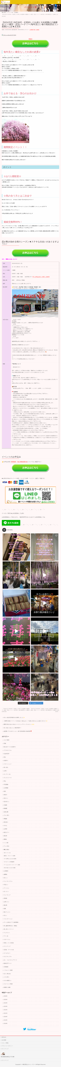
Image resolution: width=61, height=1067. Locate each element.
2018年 (5, 1023)
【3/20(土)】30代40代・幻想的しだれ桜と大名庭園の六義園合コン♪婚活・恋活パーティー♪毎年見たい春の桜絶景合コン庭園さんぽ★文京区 (16, 710)
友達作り (6, 760)
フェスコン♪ (7, 932)
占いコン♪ (6, 891)
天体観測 (6, 966)
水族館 (5, 805)
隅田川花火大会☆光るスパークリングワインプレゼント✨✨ (19, 724)
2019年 (5, 1020)
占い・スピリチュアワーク (10, 960)
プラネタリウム (8, 750)
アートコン (6, 888)
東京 (34, 29)
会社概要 (4, 1040)
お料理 (5, 829)
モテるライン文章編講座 (9, 861)
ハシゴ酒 (6, 842)
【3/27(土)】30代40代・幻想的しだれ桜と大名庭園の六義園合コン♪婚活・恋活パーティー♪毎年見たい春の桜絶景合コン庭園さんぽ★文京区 (45, 710)
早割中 (30, 39)
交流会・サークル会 (9, 949)
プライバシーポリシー (7, 1045)
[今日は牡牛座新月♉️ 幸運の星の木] (16, 547)
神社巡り (6, 822)
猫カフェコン (7, 912)
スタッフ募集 (5, 1043)
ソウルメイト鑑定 (8, 970)
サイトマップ (5, 1048)
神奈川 (5, 794)
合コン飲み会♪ (7, 973)
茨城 (5, 743)
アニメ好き (6, 846)
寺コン (5, 915)
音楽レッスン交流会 (9, 942)
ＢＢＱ (5, 825)
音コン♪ (6, 877)
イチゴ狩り (6, 977)
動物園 (5, 808)
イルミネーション (8, 918)
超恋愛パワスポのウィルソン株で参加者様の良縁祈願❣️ (18, 731)
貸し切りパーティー (9, 929)
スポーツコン (7, 939)
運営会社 (4, 1037)
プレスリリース (8, 777)
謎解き (5, 839)
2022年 (5, 1009)
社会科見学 (6, 753)
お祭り (5, 770)
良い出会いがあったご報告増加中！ (13, 727)
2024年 (5, 1003)
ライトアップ (7, 946)
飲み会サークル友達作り (10, 746)
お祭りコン (6, 901)
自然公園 (6, 811)
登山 (5, 781)
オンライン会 (7, 774)
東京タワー (6, 832)
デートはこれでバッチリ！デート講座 (12, 864)
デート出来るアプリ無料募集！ (11, 922)
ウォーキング (7, 895)
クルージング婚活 (8, 983)
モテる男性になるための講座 (10, 858)
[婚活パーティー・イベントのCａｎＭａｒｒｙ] (5, 2)
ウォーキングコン (8, 881)
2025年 (5, 999)
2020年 (5, 1016)
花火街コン (6, 801)
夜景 (5, 908)
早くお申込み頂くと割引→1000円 (41, 276)
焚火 (5, 757)
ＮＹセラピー (7, 953)
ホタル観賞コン (8, 980)
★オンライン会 (7, 852)
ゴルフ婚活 (6, 740)
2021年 (5, 1013)
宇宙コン (6, 884)
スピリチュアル (8, 956)
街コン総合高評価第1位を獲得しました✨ (14, 717)
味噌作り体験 (7, 987)
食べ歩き (6, 767)
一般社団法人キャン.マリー (28, 1064)
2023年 (5, 1006)
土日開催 (31, 29)
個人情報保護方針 (22, 461)
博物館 (5, 818)
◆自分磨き (6, 849)
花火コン (6, 798)
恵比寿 (5, 835)
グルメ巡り (6, 815)
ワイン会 (6, 936)
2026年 (5, 996)
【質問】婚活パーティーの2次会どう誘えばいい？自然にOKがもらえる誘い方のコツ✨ (25, 721)
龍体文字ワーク (8, 963)
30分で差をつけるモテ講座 (9, 867)
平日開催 (6, 784)
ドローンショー (8, 764)
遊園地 (5, 874)
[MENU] (58, 2)
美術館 (5, 898)
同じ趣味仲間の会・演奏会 (10, 925)
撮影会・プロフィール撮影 (9, 855)
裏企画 (5, 905)
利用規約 (13, 461)
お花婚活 (37, 29)
